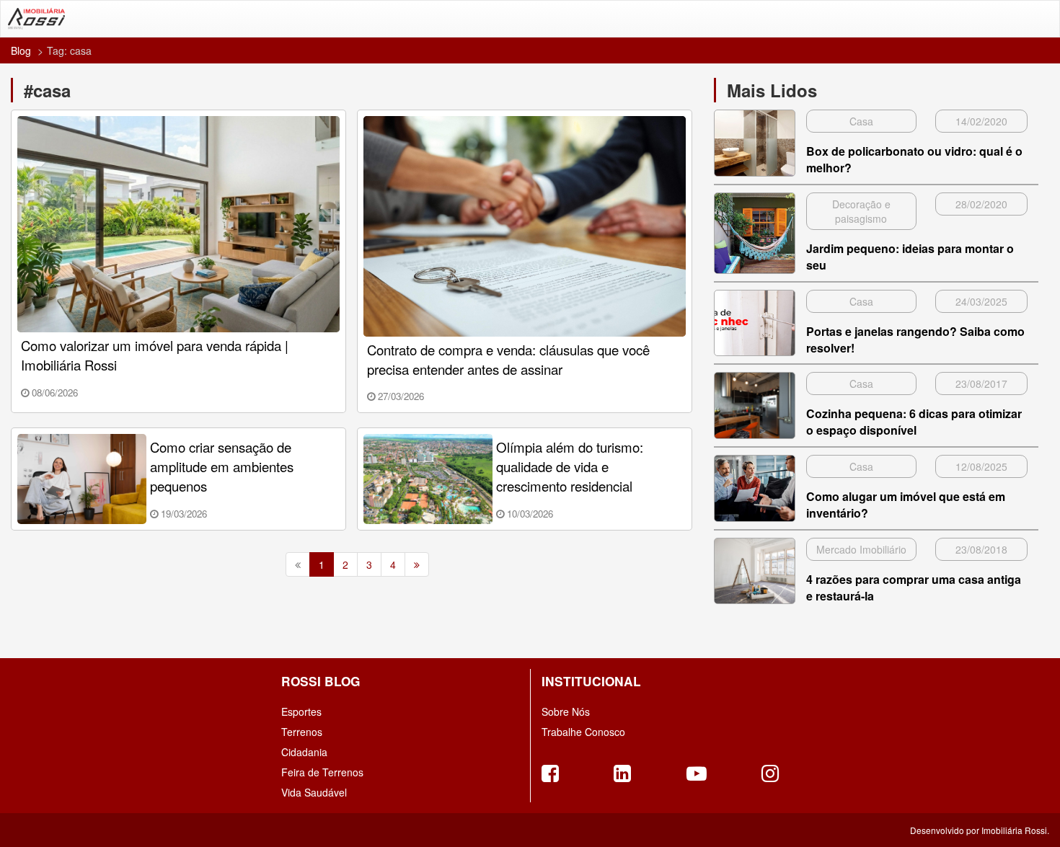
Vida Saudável (314, 792)
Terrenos (301, 731)
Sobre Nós (566, 711)
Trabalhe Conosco (583, 731)
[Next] (417, 564)
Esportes (301, 711)
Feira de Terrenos (322, 772)
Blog (21, 50)
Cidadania (304, 752)
